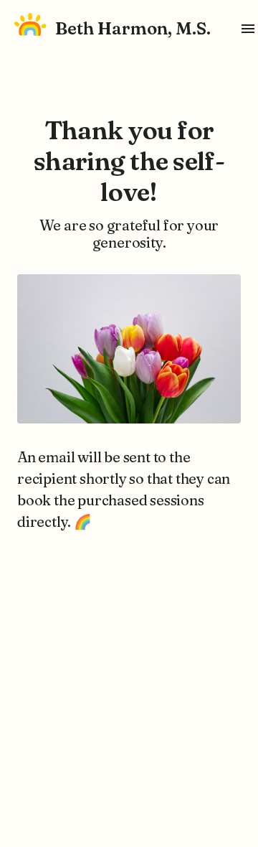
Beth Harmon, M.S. (133, 28)
